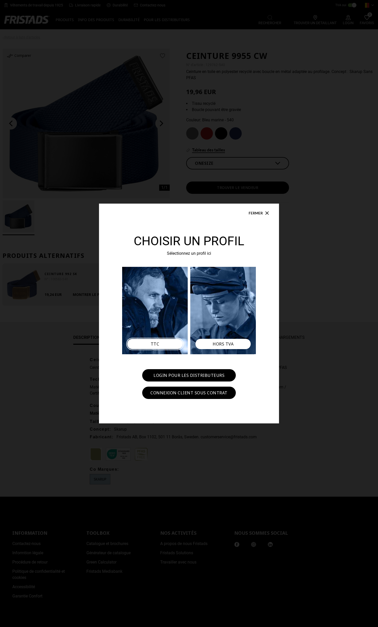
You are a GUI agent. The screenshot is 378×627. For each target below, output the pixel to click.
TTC (155, 344)
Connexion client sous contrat (189, 393)
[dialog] (189, 313)
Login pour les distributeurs (189, 375)
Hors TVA (223, 344)
